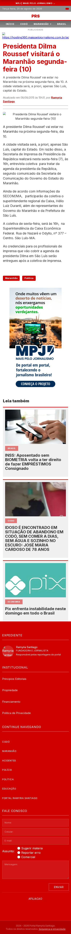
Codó (24, 24)
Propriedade (10, 690)
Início (10, 24)
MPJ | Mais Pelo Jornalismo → (35, 3)
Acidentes (9, 760)
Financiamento (11, 701)
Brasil (61, 24)
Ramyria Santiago (27, 647)
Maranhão (41, 24)
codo (11, 520)
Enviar (59, 887)
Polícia (7, 769)
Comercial (28, 857)
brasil (12, 448)
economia (14, 601)
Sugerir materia (32, 848)
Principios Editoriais (14, 679)
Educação (9, 788)
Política (28, 278)
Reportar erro (31, 852)
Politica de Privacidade (16, 713)
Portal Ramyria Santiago (20, 798)
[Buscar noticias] (67, 9)
